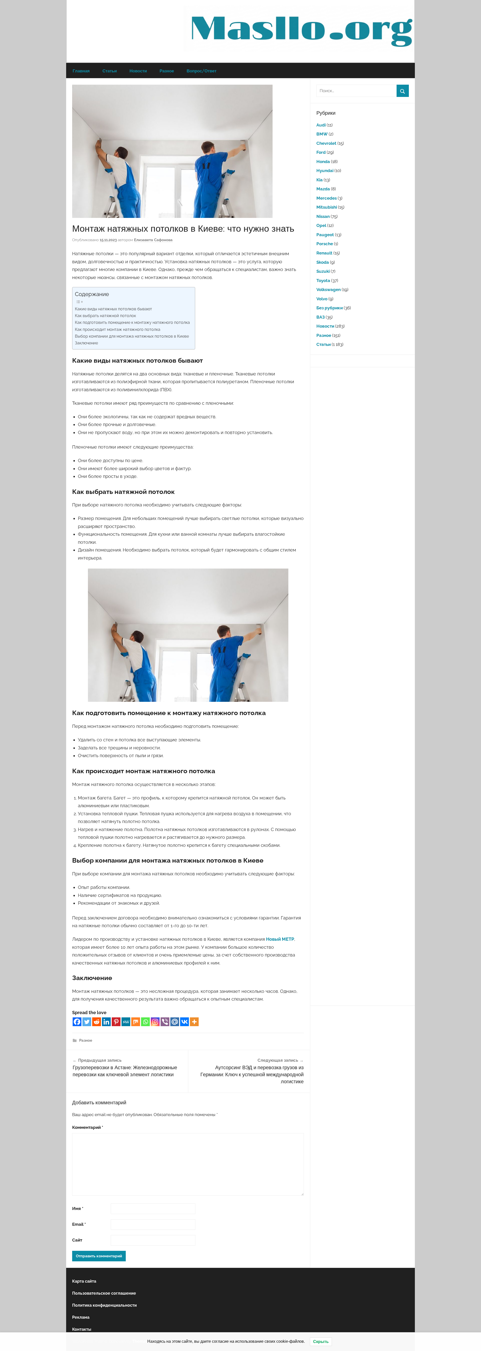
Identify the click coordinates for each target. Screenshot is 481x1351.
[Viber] (165, 1021)
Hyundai (324, 170)
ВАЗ (320, 317)
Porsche (324, 243)
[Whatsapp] (145, 1021)
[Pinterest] (116, 1021)
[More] (194, 1021)
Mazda (323, 188)
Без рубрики (329, 307)
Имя (77, 1208)
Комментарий (87, 1127)
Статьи (109, 70)
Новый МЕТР (280, 939)
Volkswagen (328, 289)
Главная (81, 70)
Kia (319, 179)
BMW (322, 134)
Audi (321, 124)
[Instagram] (155, 1021)
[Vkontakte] (184, 1021)
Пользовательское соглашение (104, 1293)
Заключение (86, 343)
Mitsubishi (326, 207)
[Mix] (135, 1021)
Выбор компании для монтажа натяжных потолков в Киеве (132, 336)
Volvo (321, 298)
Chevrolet (326, 143)
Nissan (323, 216)
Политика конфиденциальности (104, 1305)
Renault (324, 252)
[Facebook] (77, 1021)
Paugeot (325, 234)
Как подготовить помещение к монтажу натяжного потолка (132, 322)
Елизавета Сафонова (153, 240)
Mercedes (326, 198)
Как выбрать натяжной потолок (105, 315)
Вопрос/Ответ (201, 70)
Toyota (323, 280)
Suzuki (323, 271)
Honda (323, 161)
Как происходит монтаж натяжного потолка (117, 329)
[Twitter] (86, 1021)
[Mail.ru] (174, 1021)
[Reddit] (96, 1021)
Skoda (322, 262)
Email (79, 1224)
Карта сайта (84, 1281)
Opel (321, 225)
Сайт (77, 1240)
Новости (138, 70)
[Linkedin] (106, 1021)
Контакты (81, 1329)
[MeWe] (126, 1021)
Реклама (80, 1317)
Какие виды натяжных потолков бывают (113, 309)
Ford (321, 152)
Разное (167, 70)
